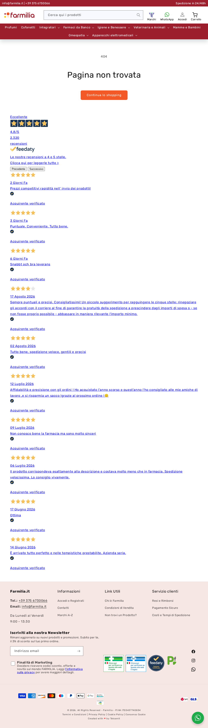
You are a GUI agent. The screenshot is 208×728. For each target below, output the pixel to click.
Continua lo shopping (104, 95)
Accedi (182, 19)
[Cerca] (138, 15)
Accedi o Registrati (70, 601)
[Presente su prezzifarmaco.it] (171, 665)
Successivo (36, 168)
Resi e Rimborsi (162, 601)
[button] (195, 14)
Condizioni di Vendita (119, 608)
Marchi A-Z (65, 615)
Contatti (63, 608)
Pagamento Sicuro (165, 608)
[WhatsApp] (166, 14)
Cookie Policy (115, 714)
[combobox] (93, 15)
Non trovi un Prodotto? (120, 615)
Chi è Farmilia (114, 601)
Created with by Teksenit (104, 718)
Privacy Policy (97, 714)
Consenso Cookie (136, 714)
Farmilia (108, 710)
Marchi (151, 19)
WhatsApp (167, 19)
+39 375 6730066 (33, 601)
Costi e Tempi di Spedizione (171, 615)
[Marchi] (151, 14)
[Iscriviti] (78, 651)
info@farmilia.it (12, 3)
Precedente (18, 168)
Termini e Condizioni (74, 714)
